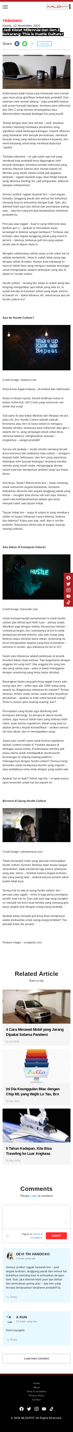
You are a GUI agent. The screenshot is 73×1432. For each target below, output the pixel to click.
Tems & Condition (36, 1391)
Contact (36, 1399)
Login (33, 1195)
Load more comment (36, 1358)
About (36, 1387)
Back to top (36, 980)
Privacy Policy (36, 1395)
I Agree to (31, 1236)
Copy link (44, 43)
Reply (13, 1297)
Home (36, 1383)
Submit (56, 1235)
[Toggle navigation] (5, 6)
